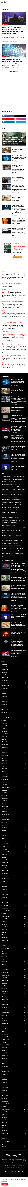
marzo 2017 (14, 964)
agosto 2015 (14, 1015)
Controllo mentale (16, 499)
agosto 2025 (14, 693)
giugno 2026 (14, 666)
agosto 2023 (14, 758)
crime (21, 540)
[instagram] (20, 119)
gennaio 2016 (14, 1002)
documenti (15, 543)
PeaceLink (4, 343)
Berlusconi (22, 492)
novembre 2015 (14, 1007)
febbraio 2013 (14, 1095)
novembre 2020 (14, 846)
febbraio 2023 (14, 774)
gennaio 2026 (14, 680)
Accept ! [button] (5, 1184)
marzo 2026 (14, 674)
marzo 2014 (14, 1061)
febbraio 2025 (14, 709)
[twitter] (20, 116)
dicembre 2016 (14, 972)
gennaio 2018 (14, 937)
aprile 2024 (14, 736)
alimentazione (5, 512)
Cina (3, 497)
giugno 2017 (14, 956)
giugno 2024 (14, 731)
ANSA (3, 282)
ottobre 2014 (14, 1042)
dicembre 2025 (14, 683)
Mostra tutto (6, 368)
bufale (15, 533)
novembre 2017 (14, 943)
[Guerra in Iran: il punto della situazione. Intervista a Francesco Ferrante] (5, 410)
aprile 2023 (14, 768)
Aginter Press (11, 486)
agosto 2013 (14, 1079)
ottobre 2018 (14, 913)
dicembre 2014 (14, 1036)
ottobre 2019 (14, 881)
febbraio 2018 (14, 935)
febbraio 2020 (14, 870)
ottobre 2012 (14, 1106)
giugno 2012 (14, 1117)
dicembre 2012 (14, 1101)
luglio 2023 (14, 760)
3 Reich (4, 481)
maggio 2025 (14, 701)
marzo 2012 (14, 1125)
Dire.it (3, 321)
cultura (4, 543)
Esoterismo (5, 504)
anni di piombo (13, 520)
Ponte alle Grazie (17, 254)
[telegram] (20, 122)
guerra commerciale (18, 553)
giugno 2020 (14, 859)
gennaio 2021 (14, 841)
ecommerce (17, 545)
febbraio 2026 (14, 677)
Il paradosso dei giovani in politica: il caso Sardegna (18, 148)
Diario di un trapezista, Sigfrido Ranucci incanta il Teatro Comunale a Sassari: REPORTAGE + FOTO (18, 428)
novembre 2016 (14, 975)
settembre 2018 (14, 916)
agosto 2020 (14, 854)
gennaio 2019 (14, 905)
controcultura (13, 538)
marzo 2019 (14, 900)
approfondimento (6, 525)
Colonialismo (15, 497)
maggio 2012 (14, 1119)
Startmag (4, 354)
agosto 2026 (14, 664)
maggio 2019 (14, 894)
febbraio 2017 (14, 967)
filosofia (22, 548)
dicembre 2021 (14, 811)
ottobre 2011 (14, 1138)
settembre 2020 (14, 851)
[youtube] (8, 119)
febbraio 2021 (14, 838)
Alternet (4, 289)
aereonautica (16, 507)
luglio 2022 (14, 792)
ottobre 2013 (14, 1074)
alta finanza (14, 512)
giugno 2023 (14, 763)
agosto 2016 (14, 983)
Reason (4, 271)
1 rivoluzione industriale (18, 476)
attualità (23, 527)
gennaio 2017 (14, 969)
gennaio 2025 (14, 712)
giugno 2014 (14, 1052)
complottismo (18, 535)
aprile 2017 (14, 961)
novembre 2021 (14, 814)
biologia (10, 533)
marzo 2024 (14, 739)
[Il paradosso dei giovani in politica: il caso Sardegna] (6, 150)
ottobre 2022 (14, 784)
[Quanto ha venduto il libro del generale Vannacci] (5, 634)
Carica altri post (13, 71)
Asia (3, 492)
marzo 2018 (14, 932)
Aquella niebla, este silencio (8, 364)
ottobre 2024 (14, 720)
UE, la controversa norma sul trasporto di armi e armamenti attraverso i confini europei (18, 198)
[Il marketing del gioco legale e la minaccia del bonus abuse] (5, 449)
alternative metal (6, 515)
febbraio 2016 (14, 999)
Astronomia (9, 492)
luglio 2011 (14, 1146)
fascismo (11, 548)
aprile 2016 (14, 993)
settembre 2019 (14, 884)
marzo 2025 (14, 707)
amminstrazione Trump (7, 517)
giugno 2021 (14, 827)
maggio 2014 (14, 1055)
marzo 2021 (14, 835)
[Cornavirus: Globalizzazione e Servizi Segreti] (7, 243)
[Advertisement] (14, 92)
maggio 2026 (14, 669)
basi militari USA (10, 530)
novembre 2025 (14, 685)
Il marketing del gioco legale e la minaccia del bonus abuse (18, 447)
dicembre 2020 (14, 843)
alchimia (12, 510)
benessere (18, 530)
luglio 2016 (14, 985)
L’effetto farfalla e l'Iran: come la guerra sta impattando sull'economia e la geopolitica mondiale (19, 625)
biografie (4, 533)
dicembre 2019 (14, 876)
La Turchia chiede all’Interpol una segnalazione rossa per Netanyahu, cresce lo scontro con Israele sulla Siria (13, 334)
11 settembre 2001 (6, 479)
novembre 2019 (14, 878)
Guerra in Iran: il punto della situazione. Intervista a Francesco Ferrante (17, 409)
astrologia (16, 527)
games (11, 550)
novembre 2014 (14, 1039)
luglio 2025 (14, 696)
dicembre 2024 (14, 715)
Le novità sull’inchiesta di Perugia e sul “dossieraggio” (12, 60)
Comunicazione (6, 499)
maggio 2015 (14, 1023)
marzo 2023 (14, 771)
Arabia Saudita (21, 489)
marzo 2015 (14, 1028)
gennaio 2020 (14, 873)
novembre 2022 (14, 782)
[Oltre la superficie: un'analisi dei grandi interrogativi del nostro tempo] (5, 467)
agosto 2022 (14, 790)
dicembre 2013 (14, 1069)
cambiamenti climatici (7, 535)
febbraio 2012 (14, 1128)
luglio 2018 (14, 921)
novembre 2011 (14, 1136)
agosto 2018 (14, 918)
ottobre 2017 (14, 945)
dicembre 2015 (14, 1004)
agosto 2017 (14, 951)
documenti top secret (7, 545)
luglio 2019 (14, 889)
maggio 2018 (14, 926)
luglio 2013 (14, 1082)
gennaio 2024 (14, 744)
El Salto (4, 362)
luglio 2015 (14, 1018)
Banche (16, 492)
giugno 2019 (14, 892)
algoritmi (18, 510)
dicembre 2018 (14, 908)
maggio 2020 (14, 862)
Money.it (4, 310)
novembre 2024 (14, 717)
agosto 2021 (14, 822)
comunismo (5, 538)
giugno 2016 (14, 988)
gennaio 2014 (14, 1066)
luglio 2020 (14, 857)
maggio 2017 (14, 959)
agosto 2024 (14, 725)
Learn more (4, 1181)
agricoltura (4, 510)
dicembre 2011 (14, 1133)
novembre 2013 (14, 1071)
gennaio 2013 (14, 1098)
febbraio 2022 (14, 806)
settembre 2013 (14, 1077)
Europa (11, 504)
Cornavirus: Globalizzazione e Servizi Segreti (19, 246)
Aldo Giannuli (16, 243)
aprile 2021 (14, 833)
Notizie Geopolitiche (6, 331)
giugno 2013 (14, 1085)
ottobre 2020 (14, 849)
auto (3, 530)
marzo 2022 (14, 803)
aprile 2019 (14, 897)
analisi (16, 517)
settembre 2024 (14, 723)
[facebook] (8, 116)
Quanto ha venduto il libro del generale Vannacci (18, 633)
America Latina (5, 489)
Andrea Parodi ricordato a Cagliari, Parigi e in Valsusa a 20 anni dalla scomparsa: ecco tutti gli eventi (18, 221)
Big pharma (5, 494)
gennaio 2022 (14, 809)
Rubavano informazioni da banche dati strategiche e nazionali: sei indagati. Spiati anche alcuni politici (12, 30)
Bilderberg (12, 494)
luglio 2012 (14, 1114)
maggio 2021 (14, 830)
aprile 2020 (14, 865)
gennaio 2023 (14, 776)
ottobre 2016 (14, 977)
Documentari (18, 502)
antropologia (14, 522)
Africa (20, 484)
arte (14, 525)
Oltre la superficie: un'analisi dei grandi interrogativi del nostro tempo (19, 466)
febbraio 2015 (14, 1031)
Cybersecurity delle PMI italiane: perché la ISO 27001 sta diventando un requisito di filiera (19, 158)
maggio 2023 (14, 766)
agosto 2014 (14, 1047)
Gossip (4, 507)
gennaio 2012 (14, 1130)
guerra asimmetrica (6, 553)
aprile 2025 (14, 704)
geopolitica (18, 550)
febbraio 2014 (14, 1063)
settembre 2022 (14, 787)
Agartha (4, 486)
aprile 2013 (14, 1090)
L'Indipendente (5, 300)
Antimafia (14, 489)
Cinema (8, 497)
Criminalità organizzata (7, 502)
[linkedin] (8, 122)
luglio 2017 (14, 953)
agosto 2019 (14, 886)
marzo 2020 (14, 867)
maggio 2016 (14, 991)
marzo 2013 (14, 1093)
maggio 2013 (14, 1087)
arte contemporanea (7, 527)
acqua (9, 507)
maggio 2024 (14, 733)
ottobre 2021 (14, 817)
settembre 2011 (14, 1141)
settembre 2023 (14, 755)
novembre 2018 (14, 910)
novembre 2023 (14, 750)
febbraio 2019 (14, 902)
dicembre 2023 (14, 747)
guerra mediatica (6, 556)
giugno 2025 (14, 699)
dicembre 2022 (14, 779)
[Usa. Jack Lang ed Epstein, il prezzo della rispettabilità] (6, 180)
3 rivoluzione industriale (7, 484)
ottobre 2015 (14, 1010)
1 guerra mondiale (6, 476)
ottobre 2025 (14, 688)
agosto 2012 (14, 1111)
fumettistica (5, 550)
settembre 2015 (14, 1012)
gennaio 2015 (14, 1034)
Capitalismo (19, 494)
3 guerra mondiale (12, 481)
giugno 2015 (14, 1020)
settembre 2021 (14, 819)
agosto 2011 (14, 1144)
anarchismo (5, 520)
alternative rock (15, 515)
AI (15, 484)
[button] (2, 2)
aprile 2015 (14, 1026)
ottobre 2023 (14, 752)
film (17, 548)
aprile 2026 (14, 672)
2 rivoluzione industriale (18, 479)
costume (16, 540)
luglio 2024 (14, 728)
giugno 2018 (14, 924)
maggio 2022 (14, 798)
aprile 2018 (14, 929)
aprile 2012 (14, 1122)
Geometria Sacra (19, 504)
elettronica (4, 548)
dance (9, 543)
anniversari (21, 520)
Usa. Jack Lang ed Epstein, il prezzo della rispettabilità (18, 178)
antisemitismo (5, 522)
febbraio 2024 (14, 741)
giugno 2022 (14, 795)
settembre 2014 (14, 1044)
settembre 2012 (14, 1109)
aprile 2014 (14, 1058)
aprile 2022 (14, 800)
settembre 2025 (14, 691)
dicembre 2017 (14, 940)
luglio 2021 (14, 825)
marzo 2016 (14, 996)
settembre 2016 (14, 980)
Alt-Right (19, 486)
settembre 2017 (14, 948)
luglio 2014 (14, 1050)
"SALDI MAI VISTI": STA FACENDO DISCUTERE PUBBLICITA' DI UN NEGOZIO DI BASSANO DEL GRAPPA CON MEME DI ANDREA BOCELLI (18, 169)
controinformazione (7, 540)
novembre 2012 (14, 1103)
